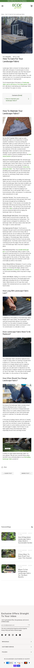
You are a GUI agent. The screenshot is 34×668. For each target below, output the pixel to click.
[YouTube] (20, 635)
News (2, 14)
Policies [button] (4, 652)
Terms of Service (14, 630)
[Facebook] (2, 635)
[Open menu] (4, 6)
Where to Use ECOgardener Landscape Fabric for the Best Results (24, 573)
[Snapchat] (16, 635)
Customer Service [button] (8, 646)
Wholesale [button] (5, 641)
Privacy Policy (4, 630)
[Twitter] (5, 635)
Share (5, 467)
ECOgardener (9, 659)
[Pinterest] (9, 635)
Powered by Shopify (23, 659)
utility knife (9, 269)
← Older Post (7, 473)
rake (11, 208)
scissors (17, 269)
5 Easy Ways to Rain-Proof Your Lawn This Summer (25, 556)
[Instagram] (13, 635)
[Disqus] (17, 497)
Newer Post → (26, 473)
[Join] (28, 624)
